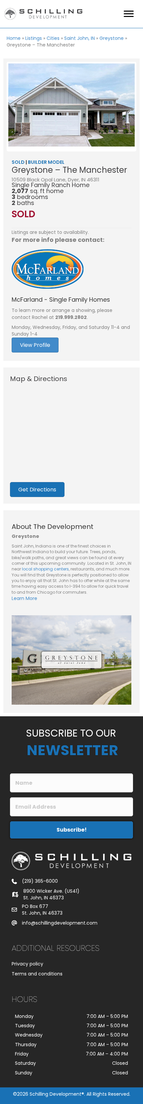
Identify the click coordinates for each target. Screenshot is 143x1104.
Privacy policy (27, 963)
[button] (71, 829)
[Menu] (128, 14)
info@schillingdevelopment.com (59, 923)
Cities (53, 38)
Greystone (111, 38)
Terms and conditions (37, 973)
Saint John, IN (79, 38)
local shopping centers (45, 569)
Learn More (24, 598)
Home (14, 38)
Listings (33, 38)
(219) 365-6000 (40, 881)
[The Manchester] (71, 105)
